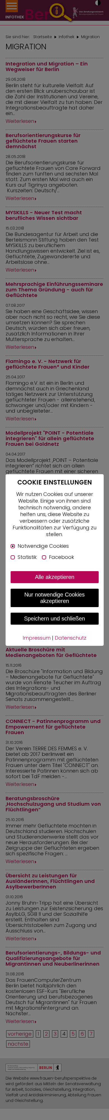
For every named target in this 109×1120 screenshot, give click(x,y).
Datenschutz (70, 637)
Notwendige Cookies (43, 546)
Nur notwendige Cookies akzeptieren (54, 597)
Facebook (61, 557)
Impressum (37, 637)
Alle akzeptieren (54, 577)
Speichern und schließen (54, 618)
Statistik (27, 557)
